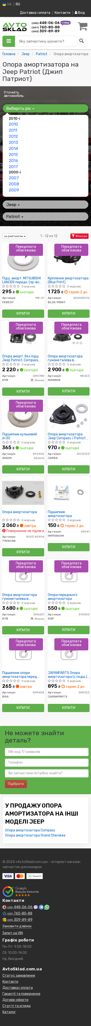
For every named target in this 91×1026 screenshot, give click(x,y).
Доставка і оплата (35, 13)
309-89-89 (46, 31)
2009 (14, 190)
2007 (14, 177)
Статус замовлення (18, 976)
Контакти (62, 13)
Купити (23, 313)
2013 (13, 142)
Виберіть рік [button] (19, 108)
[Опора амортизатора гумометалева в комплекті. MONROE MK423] (69, 337)
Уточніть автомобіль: (14, 94)
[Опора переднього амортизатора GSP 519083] (69, 575)
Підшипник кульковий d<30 (19, 436)
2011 (13, 130)
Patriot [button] (13, 216)
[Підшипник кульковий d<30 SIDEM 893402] (23, 415)
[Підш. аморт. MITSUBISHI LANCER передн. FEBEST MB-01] (23, 259)
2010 (13, 124)
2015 (13, 154)
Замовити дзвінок (17, 926)
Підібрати (16, 784)
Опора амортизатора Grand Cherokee (35, 835)
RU (18, 4)
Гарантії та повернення (21, 994)
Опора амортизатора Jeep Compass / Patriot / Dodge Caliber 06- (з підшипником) (68, 436)
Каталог (9, 1012)
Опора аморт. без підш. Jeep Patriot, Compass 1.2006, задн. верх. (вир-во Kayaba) (22, 358)
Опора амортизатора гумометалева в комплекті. (65, 358)
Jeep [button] (11, 204)
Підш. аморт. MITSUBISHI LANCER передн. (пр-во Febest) (21, 280)
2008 (14, 183)
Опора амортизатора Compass (30, 830)
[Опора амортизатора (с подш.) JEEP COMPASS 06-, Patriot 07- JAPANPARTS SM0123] (69, 653)
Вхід (81, 13)
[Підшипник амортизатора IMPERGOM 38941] (69, 493)
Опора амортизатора (19, 512)
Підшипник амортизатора (60, 514)
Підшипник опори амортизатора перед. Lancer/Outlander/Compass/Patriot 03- (23, 675)
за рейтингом (14, 236)
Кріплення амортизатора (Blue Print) (68, 280)
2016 (13, 160)
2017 (13, 166)
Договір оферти (15, 1000)
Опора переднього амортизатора (62, 597)
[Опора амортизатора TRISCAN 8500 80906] (23, 493)
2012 (13, 136)
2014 (13, 148)
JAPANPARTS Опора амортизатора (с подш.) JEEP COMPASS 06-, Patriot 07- (67, 675)
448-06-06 (46, 23)
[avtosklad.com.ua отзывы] (21, 891)
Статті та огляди (16, 1006)
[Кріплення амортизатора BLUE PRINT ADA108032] (68, 259)
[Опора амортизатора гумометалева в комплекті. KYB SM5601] (23, 575)
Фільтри (81, 236)
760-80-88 (46, 27)
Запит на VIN (12, 933)
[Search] (81, 41)
